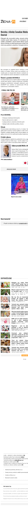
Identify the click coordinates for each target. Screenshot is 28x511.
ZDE (24, 455)
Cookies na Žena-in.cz (10, 475)
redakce (22, 457)
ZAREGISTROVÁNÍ (23, 223)
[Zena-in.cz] (9, 21)
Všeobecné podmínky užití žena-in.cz (13, 469)
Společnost (23, 21)
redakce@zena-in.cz (19, 460)
